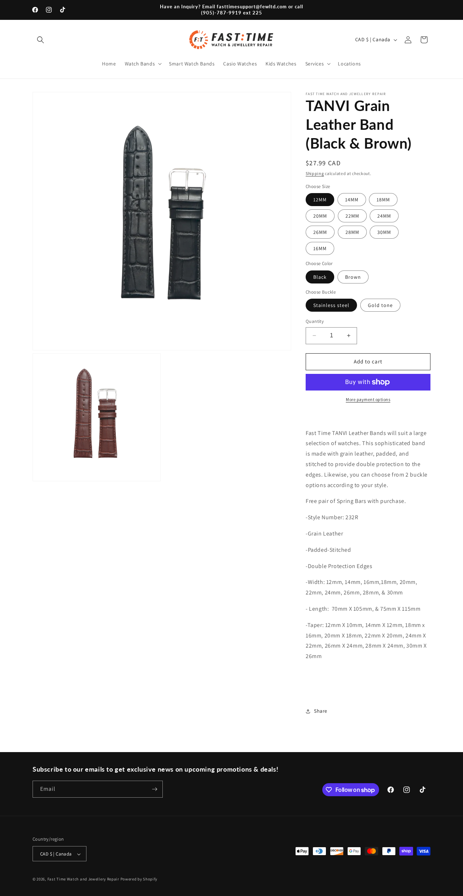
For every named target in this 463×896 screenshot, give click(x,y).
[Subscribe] (154, 789)
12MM (320, 199)
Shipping (315, 173)
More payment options (368, 399)
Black (320, 277)
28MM (352, 232)
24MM (384, 216)
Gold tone (380, 305)
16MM (320, 248)
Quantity (315, 321)
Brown (353, 277)
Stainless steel (331, 305)
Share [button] (320, 711)
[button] (40, 40)
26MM (320, 232)
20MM (320, 216)
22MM (352, 216)
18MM (383, 199)
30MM (384, 232)
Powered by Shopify (139, 879)
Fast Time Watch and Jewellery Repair (83, 879)
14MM (351, 199)
